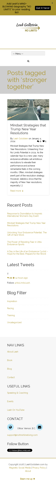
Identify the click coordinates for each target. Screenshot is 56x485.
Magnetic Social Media (20, 468)
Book (9, 360)
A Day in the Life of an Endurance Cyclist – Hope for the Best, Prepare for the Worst (27, 252)
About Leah (12, 352)
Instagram (34, 38)
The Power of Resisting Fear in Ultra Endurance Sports (24, 243)
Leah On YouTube (15, 410)
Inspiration (12, 301)
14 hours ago (21, 278)
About (28, 471)
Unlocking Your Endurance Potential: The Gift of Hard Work (27, 233)
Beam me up (26, 479)
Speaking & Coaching (17, 393)
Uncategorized (14, 322)
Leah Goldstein (20, 138)
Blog (9, 369)
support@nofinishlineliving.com (22, 435)
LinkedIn (30, 38)
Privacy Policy (39, 468)
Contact (11, 377)
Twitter (21, 38)
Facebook (26, 38)
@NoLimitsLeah (22, 283)
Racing (10, 308)
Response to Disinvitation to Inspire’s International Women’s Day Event (24, 214)
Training (11, 315)
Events (10, 401)
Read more (15, 191)
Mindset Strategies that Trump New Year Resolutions (28, 129)
